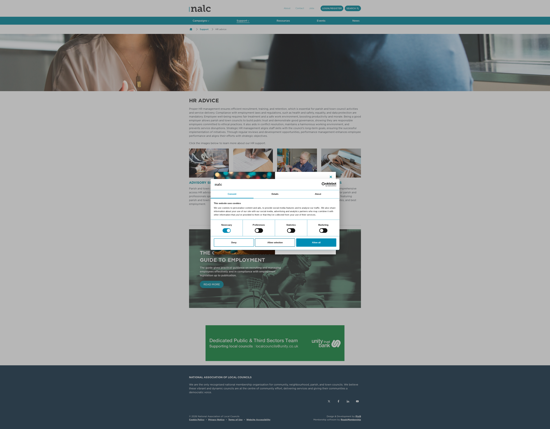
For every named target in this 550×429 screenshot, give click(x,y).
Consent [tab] (232, 194)
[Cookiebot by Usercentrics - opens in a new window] (323, 184)
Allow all (316, 242)
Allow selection (275, 242)
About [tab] (318, 194)
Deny (233, 242)
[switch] (259, 230)
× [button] (330, 177)
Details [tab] (275, 194)
